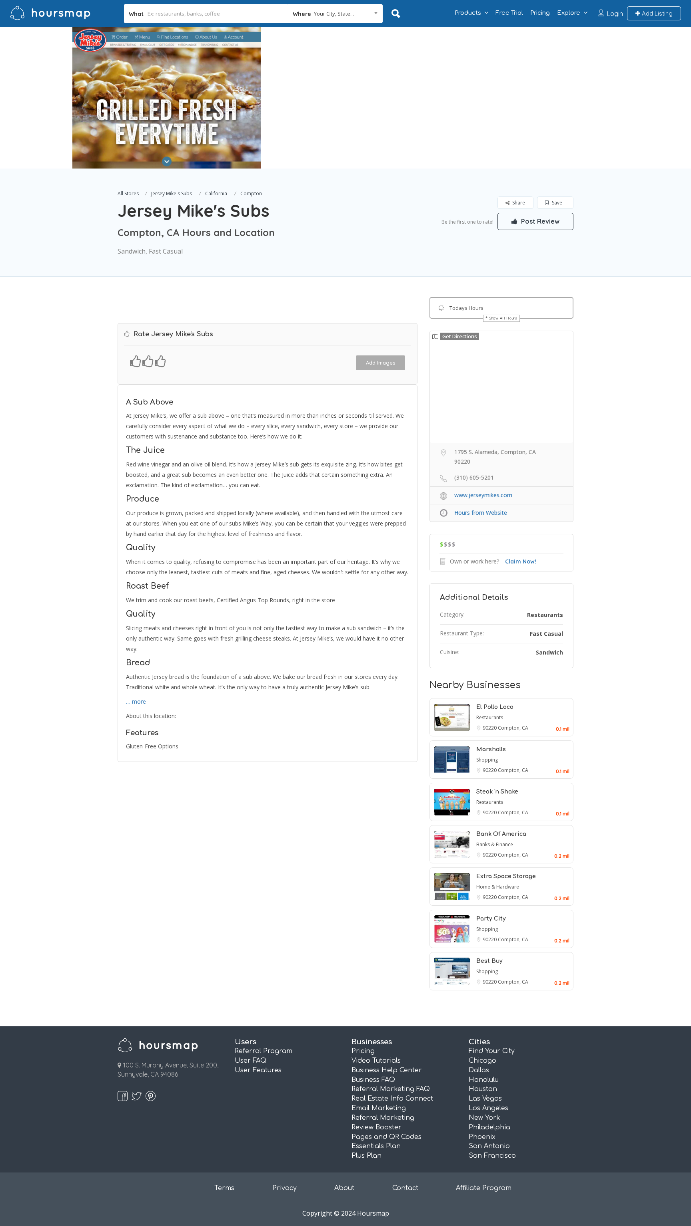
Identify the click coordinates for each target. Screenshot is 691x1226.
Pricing (540, 13)
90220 (490, 727)
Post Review (539, 221)
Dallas (479, 1070)
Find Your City (492, 1051)
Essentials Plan (376, 1146)
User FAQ (250, 1060)
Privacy (284, 1188)
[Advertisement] (500, 83)
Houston (483, 1089)
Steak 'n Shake (497, 792)
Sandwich (549, 652)
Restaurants (545, 615)
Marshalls (491, 749)
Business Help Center (386, 1070)
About (344, 1188)
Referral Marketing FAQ (390, 1089)
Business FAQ (373, 1079)
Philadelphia (489, 1127)
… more (136, 701)
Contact (405, 1188)
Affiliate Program (483, 1188)
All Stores (128, 193)
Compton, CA (513, 727)
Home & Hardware (497, 886)
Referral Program (263, 1051)
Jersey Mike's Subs (171, 193)
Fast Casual (546, 633)
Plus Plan (366, 1155)
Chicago (482, 1060)
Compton (251, 193)
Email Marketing (378, 1108)
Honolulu (484, 1079)
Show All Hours (503, 318)
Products (468, 13)
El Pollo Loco (494, 707)
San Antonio (489, 1146)
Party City (491, 919)
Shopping (487, 759)
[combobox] (335, 13)
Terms (224, 1188)
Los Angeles (488, 1108)
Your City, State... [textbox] (334, 13)
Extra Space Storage (506, 876)
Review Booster (376, 1127)
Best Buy (489, 961)
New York (484, 1117)
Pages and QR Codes (386, 1137)
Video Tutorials (376, 1060)
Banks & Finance (494, 844)
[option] (167, 98)
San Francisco (492, 1155)
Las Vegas (485, 1098)
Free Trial (509, 13)
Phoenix (482, 1137)
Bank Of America (501, 834)
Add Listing (656, 13)
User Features (258, 1070)
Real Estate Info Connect (392, 1098)
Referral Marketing (382, 1117)
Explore (568, 13)
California (216, 193)
